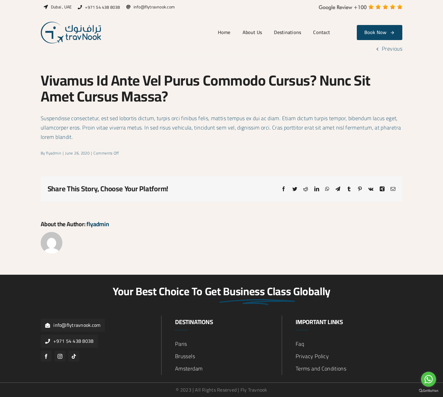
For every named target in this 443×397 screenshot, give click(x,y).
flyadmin (53, 153)
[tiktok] (73, 356)
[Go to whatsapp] (428, 379)
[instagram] (60, 356)
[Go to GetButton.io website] (428, 391)
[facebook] (46, 356)
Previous (392, 49)
